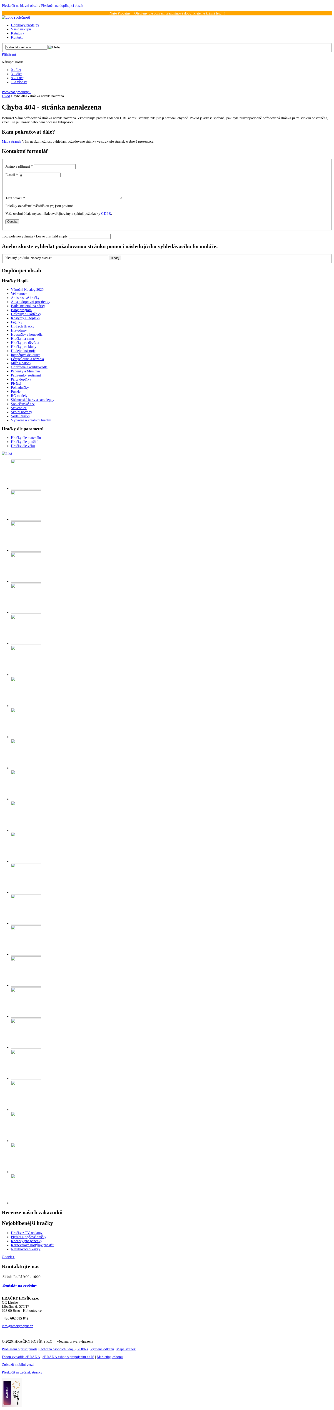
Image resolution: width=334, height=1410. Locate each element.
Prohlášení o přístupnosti (19, 1349)
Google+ (8, 1257)
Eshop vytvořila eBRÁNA (21, 1357)
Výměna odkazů (102, 1349)
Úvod (6, 96)
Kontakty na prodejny (19, 1285)
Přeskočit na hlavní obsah (20, 5)
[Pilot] (7, 453)
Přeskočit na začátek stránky (22, 1372)
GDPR (106, 213)
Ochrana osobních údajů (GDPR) (64, 1349)
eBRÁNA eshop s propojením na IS (68, 1357)
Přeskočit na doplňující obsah (62, 5)
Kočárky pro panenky (26, 1241)
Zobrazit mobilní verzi (18, 1364)
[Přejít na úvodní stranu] (16, 17)
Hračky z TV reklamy (26, 1233)
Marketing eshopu (110, 1357)
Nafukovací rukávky (25, 1249)
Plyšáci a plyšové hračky (28, 1237)
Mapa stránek (11, 141)
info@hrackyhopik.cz (17, 1326)
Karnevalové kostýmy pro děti (32, 1245)
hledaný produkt (17, 258)
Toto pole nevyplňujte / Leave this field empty (35, 236)
